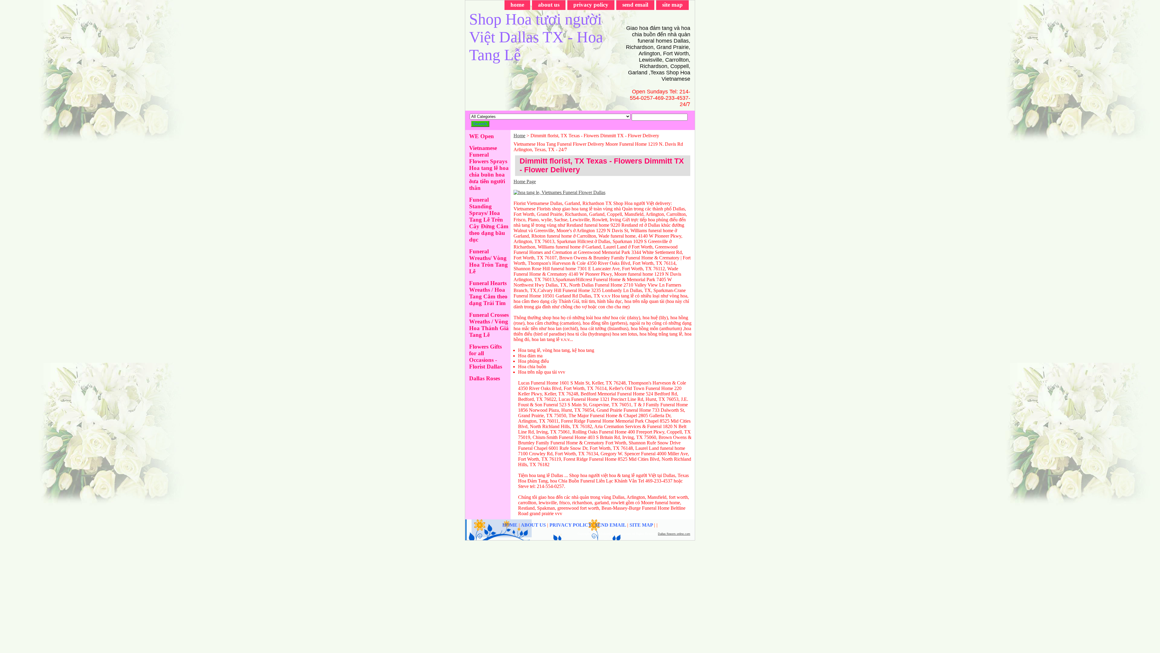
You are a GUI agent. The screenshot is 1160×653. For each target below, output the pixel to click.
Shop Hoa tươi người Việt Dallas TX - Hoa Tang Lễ (536, 37)
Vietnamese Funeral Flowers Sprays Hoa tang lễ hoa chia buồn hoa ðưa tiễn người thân (489, 168)
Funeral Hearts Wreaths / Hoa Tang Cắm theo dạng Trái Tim (488, 293)
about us (548, 5)
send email (635, 5)
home (517, 5)
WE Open (481, 136)
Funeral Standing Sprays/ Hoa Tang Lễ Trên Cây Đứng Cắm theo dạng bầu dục (488, 220)
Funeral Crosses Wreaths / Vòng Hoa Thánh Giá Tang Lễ (489, 325)
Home (519, 135)
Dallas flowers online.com (674, 533)
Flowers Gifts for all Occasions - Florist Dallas (485, 356)
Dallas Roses (484, 378)
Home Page (525, 181)
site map (672, 5)
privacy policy (590, 5)
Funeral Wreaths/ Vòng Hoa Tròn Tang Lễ (488, 261)
